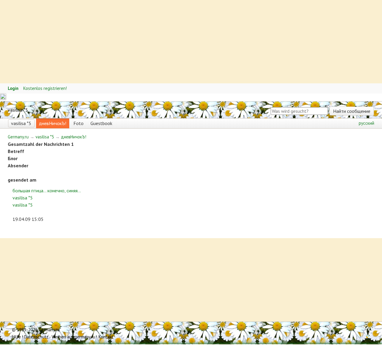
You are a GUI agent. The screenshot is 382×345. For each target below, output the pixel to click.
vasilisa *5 (21, 123)
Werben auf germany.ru (73, 337)
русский (366, 123)
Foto (78, 123)
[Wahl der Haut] (365, 337)
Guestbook (101, 123)
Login (13, 88)
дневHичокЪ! (52, 123)
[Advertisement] (179, 41)
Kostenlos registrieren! (45, 88)
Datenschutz (36, 337)
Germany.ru (18, 137)
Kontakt (105, 337)
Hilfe (16, 337)
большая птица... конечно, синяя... (47, 190)
